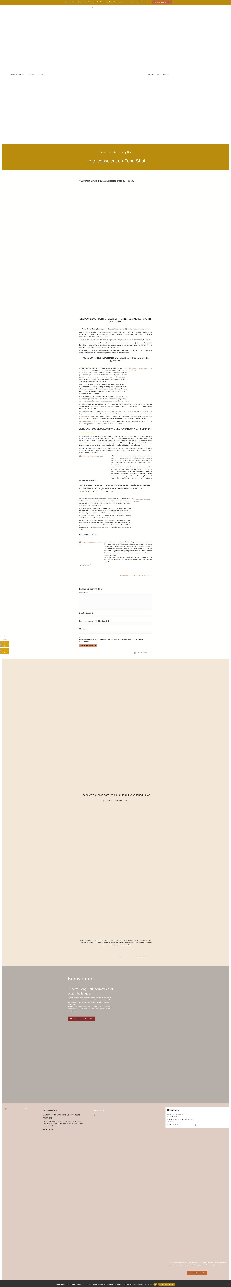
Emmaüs (95, 527)
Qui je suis (170, 1122)
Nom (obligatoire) (86, 613)
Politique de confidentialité (166, 1284)
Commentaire (84, 592)
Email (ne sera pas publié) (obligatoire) (94, 621)
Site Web (82, 629)
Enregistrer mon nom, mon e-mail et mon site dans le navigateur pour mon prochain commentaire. (111, 640)
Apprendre (30, 74)
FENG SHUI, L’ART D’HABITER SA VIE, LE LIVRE (180, 1119)
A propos (40, 74)
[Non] (229, 1284)
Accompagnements (17, 74)
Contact (166, 74)
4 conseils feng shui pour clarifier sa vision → (136, 575)
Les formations (172, 1116)
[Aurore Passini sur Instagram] (126, 1136)
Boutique (151, 74)
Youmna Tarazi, (89, 421)
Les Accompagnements (175, 1114)
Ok (155, 1284)
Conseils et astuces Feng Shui (115, 152)
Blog (159, 74)
